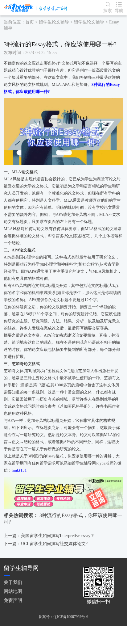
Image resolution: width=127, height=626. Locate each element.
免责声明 (13, 600)
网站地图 (13, 591)
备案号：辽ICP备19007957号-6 (63, 617)
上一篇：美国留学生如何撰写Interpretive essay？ (49, 535)
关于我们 (13, 582)
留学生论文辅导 (54, 21)
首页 (29, 21)
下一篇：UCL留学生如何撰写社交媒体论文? (46, 543)
